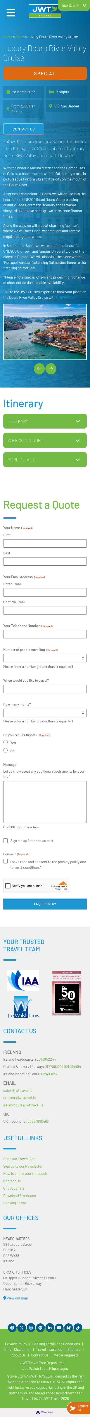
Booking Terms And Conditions (56, 1344)
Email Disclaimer (17, 1349)
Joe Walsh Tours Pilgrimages (45, 1368)
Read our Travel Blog (19, 1158)
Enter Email (12, 584)
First (7, 534)
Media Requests (66, 1355)
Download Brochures (19, 1195)
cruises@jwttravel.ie (19, 1097)
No (12, 751)
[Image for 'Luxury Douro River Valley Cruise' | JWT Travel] (45, 332)
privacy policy (69, 861)
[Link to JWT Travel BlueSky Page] (68, 1327)
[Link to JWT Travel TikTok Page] (78, 1327)
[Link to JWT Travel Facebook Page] (12, 1327)
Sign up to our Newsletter (23, 1166)
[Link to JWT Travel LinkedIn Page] (49, 1327)
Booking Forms (15, 1203)
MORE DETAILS (21, 459)
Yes (13, 742)
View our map (17, 1298)
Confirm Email (14, 602)
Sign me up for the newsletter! (32, 840)
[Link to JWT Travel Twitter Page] (21, 1327)
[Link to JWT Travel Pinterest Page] (40, 1327)
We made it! (47, 1412)
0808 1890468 (38, 1121)
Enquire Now (45, 904)
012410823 (49, 1074)
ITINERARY (18, 421)
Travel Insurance (49, 1349)
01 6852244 (47, 1059)
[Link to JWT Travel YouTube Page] (59, 1328)
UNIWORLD (65, 297)
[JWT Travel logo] (45, 11)
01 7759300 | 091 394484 (63, 1066)
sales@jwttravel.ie (18, 1090)
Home (8, 36)
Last (6, 553)
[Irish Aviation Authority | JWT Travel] (23, 980)
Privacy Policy (16, 1344)
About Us (19, 1355)
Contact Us (24, 129)
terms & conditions (25, 867)
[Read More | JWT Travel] (23, 1007)
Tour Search (70, 5)
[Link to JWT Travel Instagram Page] (31, 1327)
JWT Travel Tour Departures (42, 1362)
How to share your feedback (25, 1173)
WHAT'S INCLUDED (25, 440)
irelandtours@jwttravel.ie (23, 1105)
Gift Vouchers (13, 1188)
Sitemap (74, 1349)
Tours (20, 36)
